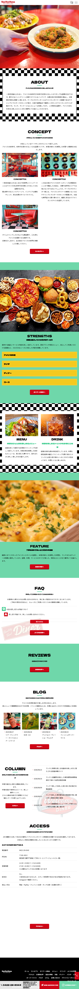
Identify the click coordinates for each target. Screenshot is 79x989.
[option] (12, 727)
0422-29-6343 (24, 850)
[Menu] (76, 2)
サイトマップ (71, 981)
